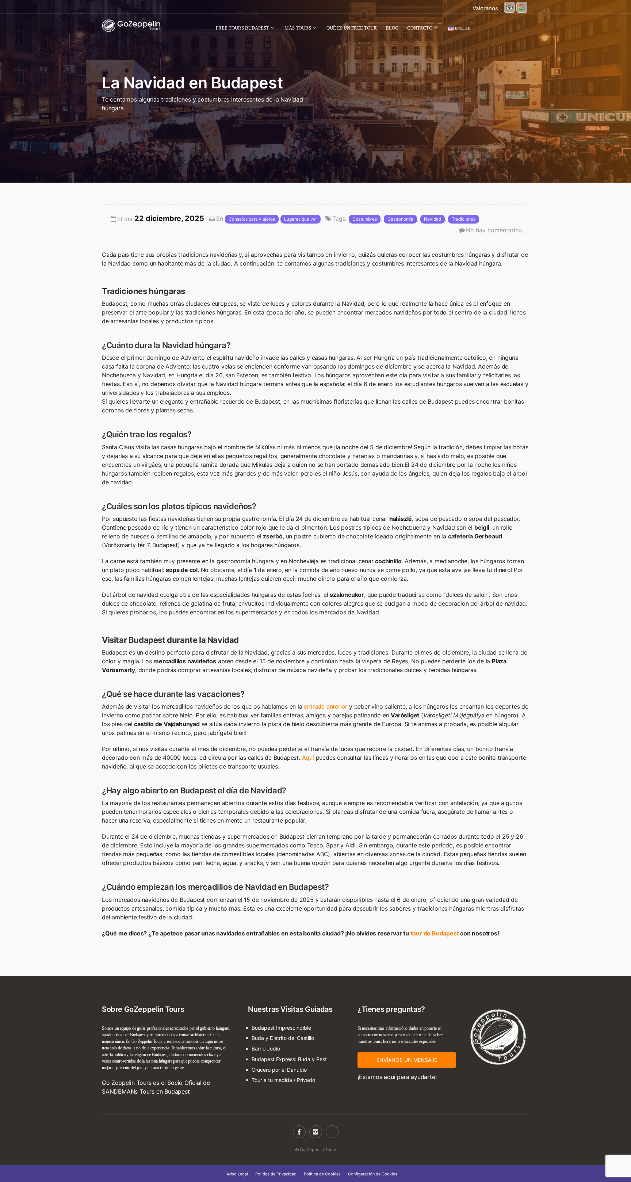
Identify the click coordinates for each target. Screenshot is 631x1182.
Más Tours (297, 28)
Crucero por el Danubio (279, 1070)
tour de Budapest (434, 933)
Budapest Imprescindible (281, 1028)
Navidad (432, 219)
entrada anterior (325, 706)
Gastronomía (400, 219)
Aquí (308, 757)
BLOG (392, 28)
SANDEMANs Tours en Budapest (146, 1091)
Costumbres (364, 219)
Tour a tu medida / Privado (283, 1080)
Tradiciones (463, 219)
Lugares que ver (300, 219)
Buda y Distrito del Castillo (283, 1038)
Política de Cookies (322, 1174)
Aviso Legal (237, 1174)
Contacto (419, 28)
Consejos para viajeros (252, 219)
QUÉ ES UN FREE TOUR (351, 28)
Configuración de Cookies (372, 1174)
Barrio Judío (266, 1048)
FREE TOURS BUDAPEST (242, 28)
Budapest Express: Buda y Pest (289, 1059)
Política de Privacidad (276, 1174)
